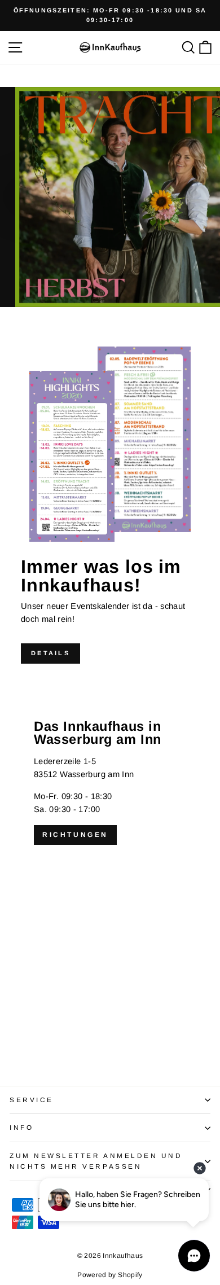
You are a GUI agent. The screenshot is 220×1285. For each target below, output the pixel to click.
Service (32, 1099)
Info (21, 1127)
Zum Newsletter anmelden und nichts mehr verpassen (96, 1161)
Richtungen (75, 835)
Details (50, 653)
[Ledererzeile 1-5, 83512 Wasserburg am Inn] (110, 869)
